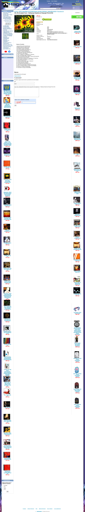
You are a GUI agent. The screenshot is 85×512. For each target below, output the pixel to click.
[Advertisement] (7, 69)
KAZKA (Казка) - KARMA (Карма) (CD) (7, 129)
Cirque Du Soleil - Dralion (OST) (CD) (7, 459)
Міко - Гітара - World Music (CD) (7, 117)
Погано (38, 24)
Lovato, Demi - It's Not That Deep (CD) (77, 62)
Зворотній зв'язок (42, 508)
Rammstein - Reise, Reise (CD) (77, 260)
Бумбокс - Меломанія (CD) (77, 238)
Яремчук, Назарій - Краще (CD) (77, 204)
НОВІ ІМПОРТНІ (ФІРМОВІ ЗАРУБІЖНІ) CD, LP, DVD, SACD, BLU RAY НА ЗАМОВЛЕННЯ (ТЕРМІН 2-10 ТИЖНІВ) (8, 34)
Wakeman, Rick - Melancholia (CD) (77, 139)
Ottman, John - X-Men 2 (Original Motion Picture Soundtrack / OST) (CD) (7, 384)
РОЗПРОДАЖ (6, 47)
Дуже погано (37, 24)
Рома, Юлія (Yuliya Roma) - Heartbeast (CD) (7, 421)
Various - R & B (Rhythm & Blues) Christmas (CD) (7, 281)
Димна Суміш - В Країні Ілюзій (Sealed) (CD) (77, 283)
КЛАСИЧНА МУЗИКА (7, 12)
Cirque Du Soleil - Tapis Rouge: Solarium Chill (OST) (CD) (7, 472)
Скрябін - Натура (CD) (7, 256)
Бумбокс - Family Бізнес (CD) (77, 226)
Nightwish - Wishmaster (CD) (7, 231)
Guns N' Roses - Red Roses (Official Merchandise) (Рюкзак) (77, 390)
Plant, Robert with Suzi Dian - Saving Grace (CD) (77, 78)
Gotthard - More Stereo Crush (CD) (77, 32)
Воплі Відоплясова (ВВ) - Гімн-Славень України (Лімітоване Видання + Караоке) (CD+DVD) (7, 92)
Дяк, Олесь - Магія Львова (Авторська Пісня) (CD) (7, 433)
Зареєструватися (76, 6)
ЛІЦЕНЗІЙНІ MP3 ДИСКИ (8, 31)
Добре (41, 24)
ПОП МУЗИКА (6, 15)
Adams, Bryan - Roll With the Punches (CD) (77, 170)
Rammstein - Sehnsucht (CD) (77, 215)
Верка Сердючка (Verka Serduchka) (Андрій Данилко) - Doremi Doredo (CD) (7, 358)
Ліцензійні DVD (8, 22)
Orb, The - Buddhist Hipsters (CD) (77, 93)
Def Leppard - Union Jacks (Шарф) (77, 313)
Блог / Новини (54, 1)
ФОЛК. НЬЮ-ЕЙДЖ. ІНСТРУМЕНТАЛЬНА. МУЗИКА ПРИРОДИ (7, 17)
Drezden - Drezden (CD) (7, 345)
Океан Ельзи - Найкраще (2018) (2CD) (77, 192)
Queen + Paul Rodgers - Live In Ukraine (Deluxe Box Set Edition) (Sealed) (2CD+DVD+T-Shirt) (7, 143)
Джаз (5, 488)
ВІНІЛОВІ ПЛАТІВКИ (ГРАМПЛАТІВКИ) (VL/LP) (7, 20)
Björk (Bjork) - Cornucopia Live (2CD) (77, 124)
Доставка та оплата (57, 3)
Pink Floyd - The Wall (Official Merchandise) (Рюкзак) (77, 360)
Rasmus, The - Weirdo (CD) (77, 108)
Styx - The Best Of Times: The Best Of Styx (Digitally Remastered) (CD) (7, 308)
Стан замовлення (76, 8)
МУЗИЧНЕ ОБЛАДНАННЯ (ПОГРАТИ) (6, 40)
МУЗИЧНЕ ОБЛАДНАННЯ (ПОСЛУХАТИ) (6, 37)
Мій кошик (78, 11)
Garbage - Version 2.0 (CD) (7, 167)
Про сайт (50, 3)
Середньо (39, 24)
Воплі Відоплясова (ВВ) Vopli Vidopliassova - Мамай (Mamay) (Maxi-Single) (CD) (7, 105)
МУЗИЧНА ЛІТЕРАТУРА (7, 44)
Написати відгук (17, 75)
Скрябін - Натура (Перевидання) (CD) (77, 249)
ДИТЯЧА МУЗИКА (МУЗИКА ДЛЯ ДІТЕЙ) (7, 28)
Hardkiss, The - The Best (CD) (77, 294)
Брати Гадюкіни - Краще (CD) (77, 272)
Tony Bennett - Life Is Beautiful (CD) (7, 205)
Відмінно (42, 24)
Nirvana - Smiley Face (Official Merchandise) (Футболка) (77, 344)
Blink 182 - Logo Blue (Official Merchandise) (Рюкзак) (77, 375)
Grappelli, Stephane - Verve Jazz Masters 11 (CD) (7, 332)
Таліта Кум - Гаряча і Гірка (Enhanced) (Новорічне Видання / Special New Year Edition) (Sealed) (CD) (7, 296)
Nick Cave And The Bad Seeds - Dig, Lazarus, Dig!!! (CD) (7, 218)
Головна (48, 1)
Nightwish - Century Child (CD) (7, 243)
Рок (4, 486)
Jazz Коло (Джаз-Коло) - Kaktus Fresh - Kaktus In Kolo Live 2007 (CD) (7, 447)
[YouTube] (6, 52)
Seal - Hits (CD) (7, 407)
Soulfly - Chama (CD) (77, 46)
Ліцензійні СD (8, 23)
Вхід (74, 7)
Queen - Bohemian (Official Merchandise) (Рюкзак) (77, 406)
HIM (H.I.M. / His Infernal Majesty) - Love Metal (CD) (7, 319)
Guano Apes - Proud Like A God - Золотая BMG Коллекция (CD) (7, 181)
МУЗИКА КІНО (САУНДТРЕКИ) (6, 26)
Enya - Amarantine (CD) (7, 395)
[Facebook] (9, 52)
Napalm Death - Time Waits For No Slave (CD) (7, 269)
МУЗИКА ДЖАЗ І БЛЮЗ (7, 14)
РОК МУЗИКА (5, 13)
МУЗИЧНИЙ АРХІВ (6, 48)
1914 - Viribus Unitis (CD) (77, 154)
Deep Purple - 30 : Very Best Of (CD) (7, 155)
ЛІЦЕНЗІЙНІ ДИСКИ (8, 21)
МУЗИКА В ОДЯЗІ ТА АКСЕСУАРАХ (7, 43)
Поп (5, 489)
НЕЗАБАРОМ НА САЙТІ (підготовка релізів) (8, 46)
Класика (5, 485)
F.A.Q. (62, 4)
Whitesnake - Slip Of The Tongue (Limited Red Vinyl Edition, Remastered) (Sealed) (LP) (7, 194)
